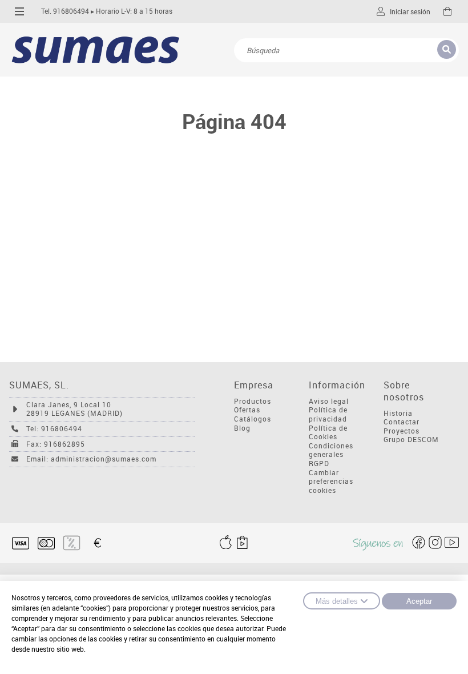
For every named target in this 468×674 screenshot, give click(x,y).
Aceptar (419, 601)
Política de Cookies (328, 433)
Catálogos (252, 419)
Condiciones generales (331, 450)
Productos (252, 401)
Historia (398, 413)
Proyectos (401, 431)
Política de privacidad (328, 414)
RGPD (319, 463)
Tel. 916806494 (65, 11)
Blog (242, 428)
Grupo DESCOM (411, 439)
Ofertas (247, 410)
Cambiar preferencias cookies (331, 481)
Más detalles (337, 601)
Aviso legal (329, 401)
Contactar (401, 422)
